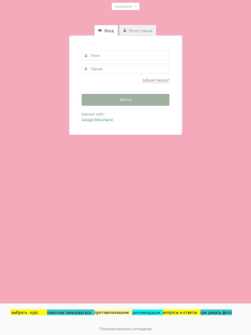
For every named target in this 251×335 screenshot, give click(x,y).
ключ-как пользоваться (70, 312)
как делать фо (214, 312)
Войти (125, 100)
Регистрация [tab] (139, 30)
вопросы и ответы (182, 312)
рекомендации (147, 312)
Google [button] (88, 119)
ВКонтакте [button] (104, 119)
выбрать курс (29, 312)
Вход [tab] (108, 30)
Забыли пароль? (155, 79)
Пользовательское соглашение (126, 328)
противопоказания (113, 312)
